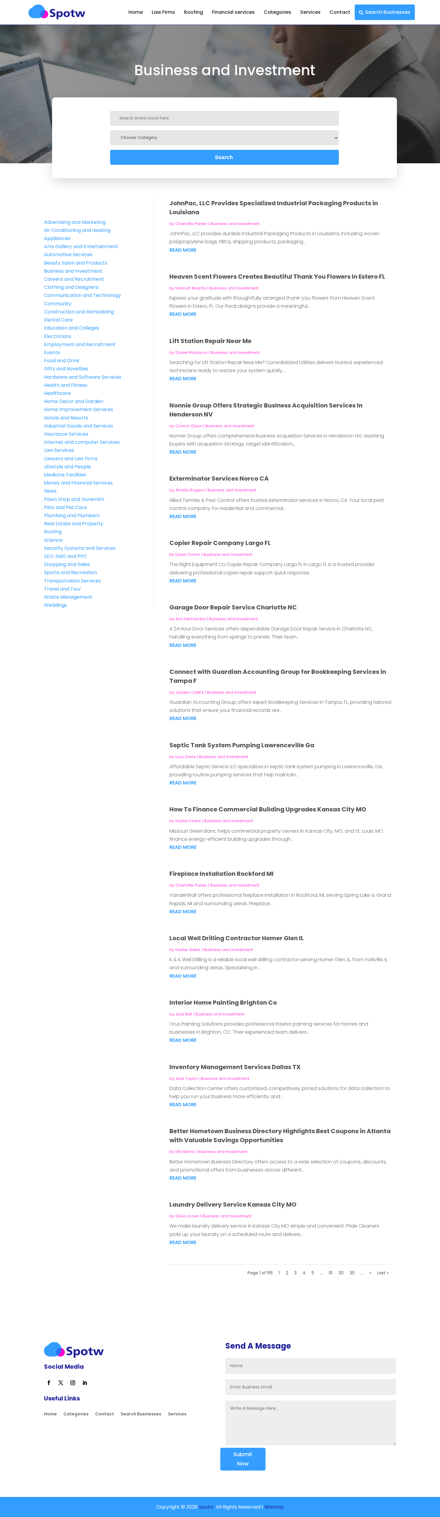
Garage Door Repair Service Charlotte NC (233, 607)
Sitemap (274, 1507)
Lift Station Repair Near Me (210, 341)
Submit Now (242, 1458)
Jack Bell (183, 1014)
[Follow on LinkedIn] (84, 1383)
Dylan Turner (187, 554)
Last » (383, 1273)
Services (310, 12)
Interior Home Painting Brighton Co (223, 1002)
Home (135, 12)
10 (331, 1273)
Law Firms (163, 12)
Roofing (193, 12)
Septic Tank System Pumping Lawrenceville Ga (241, 745)
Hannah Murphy (190, 288)
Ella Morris (185, 1151)
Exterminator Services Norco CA (219, 478)
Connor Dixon (188, 426)
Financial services (233, 12)
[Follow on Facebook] (49, 1383)
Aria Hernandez (190, 619)
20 (341, 1273)
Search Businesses (387, 12)
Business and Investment (234, 224)
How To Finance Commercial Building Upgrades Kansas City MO (267, 809)
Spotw (206, 1507)
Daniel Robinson (191, 352)
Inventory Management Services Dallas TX (235, 1067)
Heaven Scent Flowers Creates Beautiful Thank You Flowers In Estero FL (277, 276)
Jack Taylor (186, 1078)
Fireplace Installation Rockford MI (221, 874)
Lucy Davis (185, 757)
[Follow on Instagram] (73, 1383)
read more (182, 250)
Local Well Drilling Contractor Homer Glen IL (236, 938)
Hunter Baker (188, 950)
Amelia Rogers (189, 490)
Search (224, 157)
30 (352, 1273)
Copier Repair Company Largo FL (220, 543)
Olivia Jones (187, 1216)
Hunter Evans (188, 821)
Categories (277, 12)
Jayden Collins (189, 692)
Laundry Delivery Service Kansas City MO (232, 1204)
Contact (340, 12)
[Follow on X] (61, 1383)
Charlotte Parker (191, 224)
